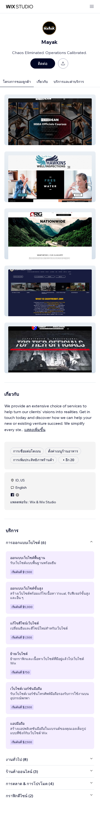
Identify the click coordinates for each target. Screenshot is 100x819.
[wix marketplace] (19, 6)
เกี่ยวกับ (42, 81)
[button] (50, 119)
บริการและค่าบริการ (69, 81)
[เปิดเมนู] (92, 6)
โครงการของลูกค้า (17, 81)
